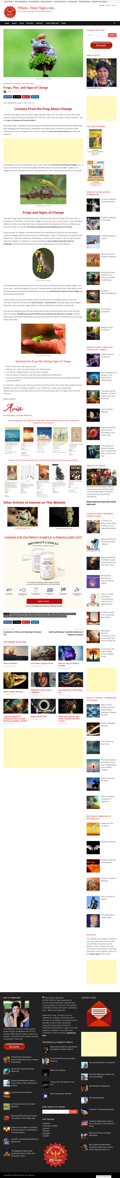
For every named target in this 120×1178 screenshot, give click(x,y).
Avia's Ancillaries (28, 83)
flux (50, 614)
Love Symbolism (72, 1)
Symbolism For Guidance (99, 1)
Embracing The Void (38, 716)
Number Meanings (84, 1)
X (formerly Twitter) (50, 1126)
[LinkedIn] (113, 5)
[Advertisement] (43, 150)
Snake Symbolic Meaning (13, 692)
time (24, 616)
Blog (22, 23)
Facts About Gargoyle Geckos (42, 663)
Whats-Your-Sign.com (35, 8)
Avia (10, 91)
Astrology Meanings (21, 1)
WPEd (64, 616)
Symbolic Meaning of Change (64, 528)
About (14, 23)
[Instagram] (111, 5)
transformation (33, 616)
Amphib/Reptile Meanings (12, 83)
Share (9, 97)
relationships (16, 616)
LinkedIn (45, 1136)
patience (7, 616)
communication (32, 614)
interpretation (59, 614)
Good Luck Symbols (60, 1)
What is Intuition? (10, 663)
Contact (39, 23)
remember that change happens (56, 221)
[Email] (115, 5)
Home (7, 23)
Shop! (64, 23)
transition (44, 616)
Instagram (46, 1133)
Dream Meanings (34, 1)
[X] (106, 5)
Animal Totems (8, 1)
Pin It (27, 97)
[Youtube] (103, 5)
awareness (14, 614)
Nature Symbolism (46, 1)
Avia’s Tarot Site (52, 23)
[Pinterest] (108, 5)
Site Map (30, 23)
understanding (55, 616)
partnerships (70, 614)
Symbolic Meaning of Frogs (22, 528)
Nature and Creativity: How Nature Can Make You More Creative (69, 718)
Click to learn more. (94, 88)
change (22, 614)
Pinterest (45, 1131)
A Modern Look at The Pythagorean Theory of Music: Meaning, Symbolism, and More (15, 718)
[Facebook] (100, 5)
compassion (43, 614)
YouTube (45, 1128)
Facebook (46, 1123)
